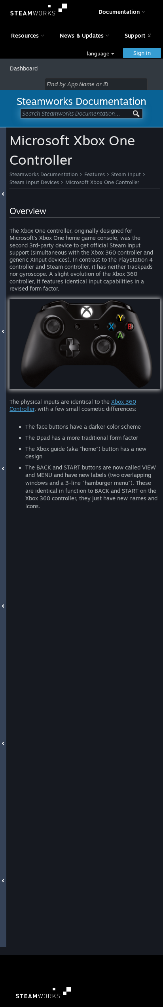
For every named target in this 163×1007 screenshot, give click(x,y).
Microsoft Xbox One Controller (102, 182)
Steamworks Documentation (43, 174)
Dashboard (24, 68)
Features (94, 174)
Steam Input (126, 174)
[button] (100, 54)
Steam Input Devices (34, 182)
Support (135, 35)
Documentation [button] (119, 11)
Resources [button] (25, 35)
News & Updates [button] (82, 35)
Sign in (142, 52)
